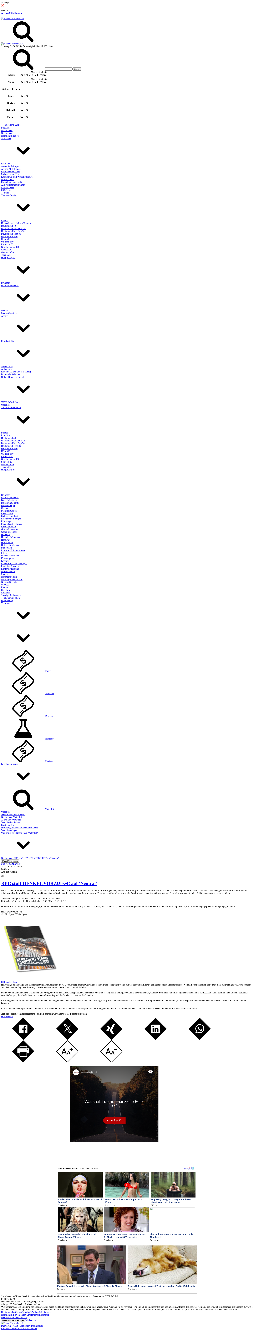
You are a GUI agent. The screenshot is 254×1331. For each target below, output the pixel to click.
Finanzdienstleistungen (11, 524)
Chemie (4, 508)
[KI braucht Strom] (29, 979)
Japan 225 (6, 255)
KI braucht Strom (9, 982)
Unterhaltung (7, 600)
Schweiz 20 (6, 249)
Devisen (49, 761)
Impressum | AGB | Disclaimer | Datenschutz (22, 1326)
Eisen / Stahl (7, 513)
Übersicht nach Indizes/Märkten (16, 223)
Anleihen (49, 693)
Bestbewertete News (10, 171)
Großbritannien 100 (10, 247)
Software (5, 592)
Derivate (49, 716)
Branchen (5, 283)
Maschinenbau (8, 571)
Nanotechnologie (9, 577)
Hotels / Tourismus (10, 545)
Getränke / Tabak (9, 532)
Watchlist (49, 809)
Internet (4, 553)
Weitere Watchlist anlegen (13, 814)
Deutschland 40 (8, 226)
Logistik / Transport (10, 566)
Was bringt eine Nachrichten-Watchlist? (19, 827)
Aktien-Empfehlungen (30, 1315)
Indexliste (5, 435)
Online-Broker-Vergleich (12, 377)
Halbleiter (5, 534)
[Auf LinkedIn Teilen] (155, 1039)
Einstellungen (7, 825)
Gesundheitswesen (10, 529)
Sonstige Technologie (11, 595)
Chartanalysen (7, 187)
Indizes (4, 220)
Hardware (5, 540)
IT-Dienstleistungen (10, 555)
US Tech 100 (7, 241)
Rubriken (5, 163)
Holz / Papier (7, 542)
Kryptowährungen (9, 764)
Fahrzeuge (6, 521)
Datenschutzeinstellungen (13, 1320)
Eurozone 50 (7, 244)
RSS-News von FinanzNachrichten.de (19, 1328)
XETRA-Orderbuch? (11, 407)
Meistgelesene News (10, 174)
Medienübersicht (9, 313)
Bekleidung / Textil (10, 503)
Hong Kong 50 (8, 257)
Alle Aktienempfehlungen (13, 185)
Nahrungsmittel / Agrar (11, 579)
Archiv (4, 316)
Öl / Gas (5, 584)
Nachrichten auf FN (10, 136)
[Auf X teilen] (67, 1039)
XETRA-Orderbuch (10, 402)
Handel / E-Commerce (11, 537)
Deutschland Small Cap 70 (13, 228)
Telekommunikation (10, 598)
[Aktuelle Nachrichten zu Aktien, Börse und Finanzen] (12, 18)
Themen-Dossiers (9, 195)
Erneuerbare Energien (11, 518)
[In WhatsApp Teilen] (200, 1039)
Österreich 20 (7, 252)
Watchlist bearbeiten (10, 822)
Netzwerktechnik (9, 582)
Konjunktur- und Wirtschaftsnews (16, 177)
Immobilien (6, 547)
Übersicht (5, 405)
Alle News (6, 138)
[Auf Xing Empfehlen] (111, 1039)
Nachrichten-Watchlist (11, 817)
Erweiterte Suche (12, 125)
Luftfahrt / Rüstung (10, 569)
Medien (4, 310)
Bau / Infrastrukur (9, 500)
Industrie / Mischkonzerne (13, 550)
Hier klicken (7, 1016)
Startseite (5, 128)
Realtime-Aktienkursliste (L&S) (16, 371)
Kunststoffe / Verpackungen (14, 563)
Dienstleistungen (9, 510)
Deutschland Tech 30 (11, 234)
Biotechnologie (8, 505)
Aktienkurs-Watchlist (11, 819)
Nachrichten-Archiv (17, 1317)
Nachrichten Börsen (10, 1315)
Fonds (48, 671)
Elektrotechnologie (10, 516)
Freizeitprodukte (8, 526)
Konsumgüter (7, 558)
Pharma (4, 587)
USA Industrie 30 (9, 236)
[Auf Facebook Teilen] (23, 1039)
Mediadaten (30, 1320)
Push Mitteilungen (10, 861)
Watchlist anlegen (9, 830)
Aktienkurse (6, 366)
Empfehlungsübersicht (11, 182)
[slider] (5, 874)
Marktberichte (7, 179)
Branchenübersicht (10, 285)
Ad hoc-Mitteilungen (11, 13)
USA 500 (5, 239)
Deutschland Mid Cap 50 (13, 231)
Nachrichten (6, 130)
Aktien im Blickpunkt (11, 166)
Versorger (5, 603)
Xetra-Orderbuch (24, 1312)
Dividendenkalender (10, 374)
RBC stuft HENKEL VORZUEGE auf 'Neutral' (49, 883)
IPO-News (6, 190)
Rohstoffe (5, 590)
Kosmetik (5, 561)
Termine (5, 192)
